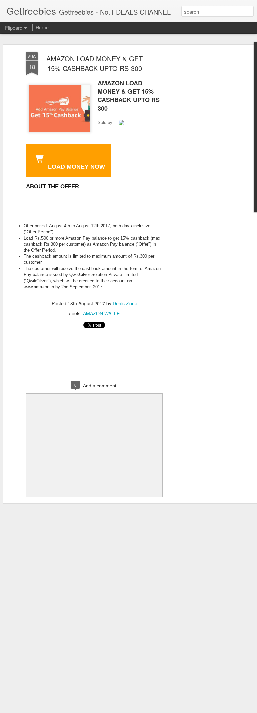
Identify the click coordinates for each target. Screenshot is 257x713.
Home (42, 27)
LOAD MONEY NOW (75, 166)
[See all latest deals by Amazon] (121, 123)
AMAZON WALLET (103, 313)
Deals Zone (125, 303)
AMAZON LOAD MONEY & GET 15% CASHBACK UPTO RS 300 (94, 63)
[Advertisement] (199, 157)
